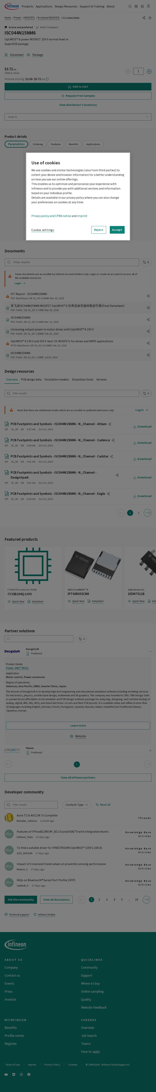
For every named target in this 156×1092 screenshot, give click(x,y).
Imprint (82, 216)
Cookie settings (42, 230)
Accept (117, 230)
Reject (98, 230)
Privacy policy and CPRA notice (51, 216)
